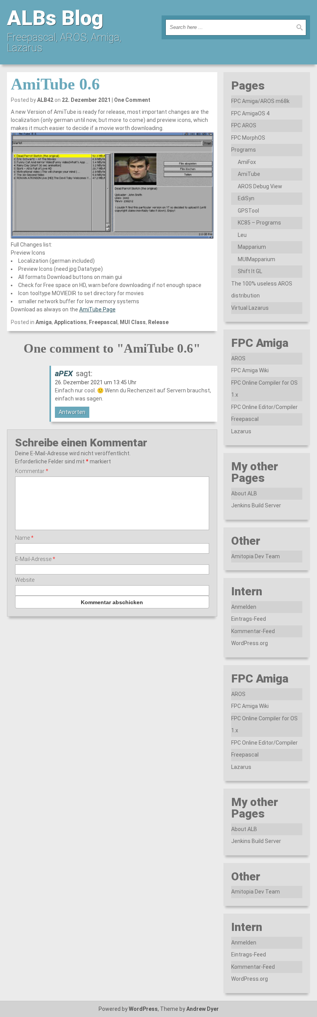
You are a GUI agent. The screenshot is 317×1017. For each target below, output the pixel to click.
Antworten (72, 412)
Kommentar (31, 471)
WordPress (143, 1009)
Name (24, 538)
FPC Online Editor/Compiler (264, 407)
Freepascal (103, 322)
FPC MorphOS (248, 138)
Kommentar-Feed (253, 631)
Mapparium (252, 247)
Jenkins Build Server (256, 505)
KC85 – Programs (259, 223)
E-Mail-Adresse (35, 559)
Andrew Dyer (202, 1009)
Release (158, 322)
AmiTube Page (97, 309)
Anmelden (243, 607)
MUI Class (133, 322)
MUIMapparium (256, 259)
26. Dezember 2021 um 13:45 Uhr (95, 382)
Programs (243, 150)
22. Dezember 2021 (86, 100)
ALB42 (45, 100)
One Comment (132, 100)
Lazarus (241, 431)
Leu (242, 235)
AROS (238, 358)
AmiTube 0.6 (55, 84)
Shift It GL (250, 271)
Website (24, 580)
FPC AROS (243, 125)
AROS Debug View (260, 186)
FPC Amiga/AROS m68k (260, 101)
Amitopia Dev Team (255, 556)
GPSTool (248, 211)
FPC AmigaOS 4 (250, 113)
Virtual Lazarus (250, 308)
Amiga (44, 322)
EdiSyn (246, 198)
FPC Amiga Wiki (250, 370)
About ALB (244, 493)
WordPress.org (249, 643)
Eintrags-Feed (248, 619)
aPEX (64, 373)
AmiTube (249, 174)
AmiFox (247, 162)
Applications (70, 322)
